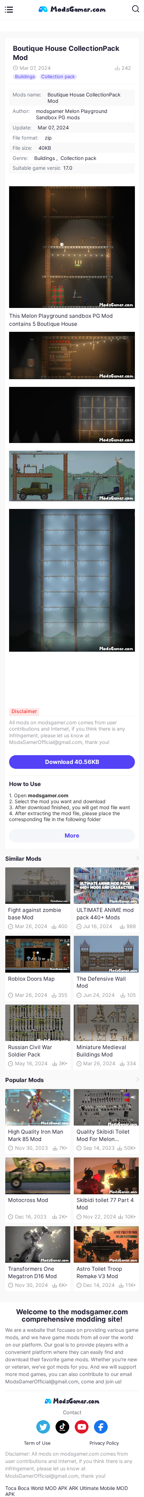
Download (72, 761)
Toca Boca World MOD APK (36, 1488)
